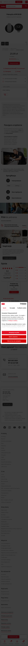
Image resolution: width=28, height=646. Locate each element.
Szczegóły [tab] (12, 308)
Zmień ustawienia (13, 336)
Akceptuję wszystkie (14, 332)
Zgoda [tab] (4, 308)
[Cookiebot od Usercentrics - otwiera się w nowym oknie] (20, 304)
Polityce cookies (13, 320)
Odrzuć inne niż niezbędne (14, 341)
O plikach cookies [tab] (21, 308)
